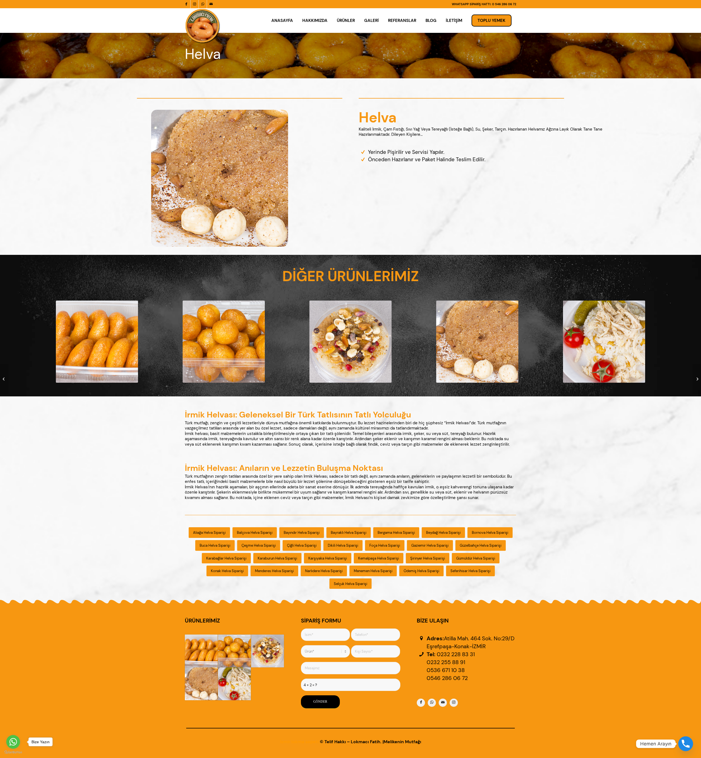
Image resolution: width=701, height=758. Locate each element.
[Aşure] (267, 651)
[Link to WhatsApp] (203, 4)
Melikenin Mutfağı (402, 742)
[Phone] (685, 743)
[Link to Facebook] (186, 4)
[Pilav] (234, 683)
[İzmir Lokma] (201, 651)
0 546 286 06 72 (504, 4)
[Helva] (201, 683)
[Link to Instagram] (195, 4)
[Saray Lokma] (234, 651)
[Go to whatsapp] (13, 742)
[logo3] (202, 26)
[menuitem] (282, 20)
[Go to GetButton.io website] (13, 752)
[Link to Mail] (211, 4)
